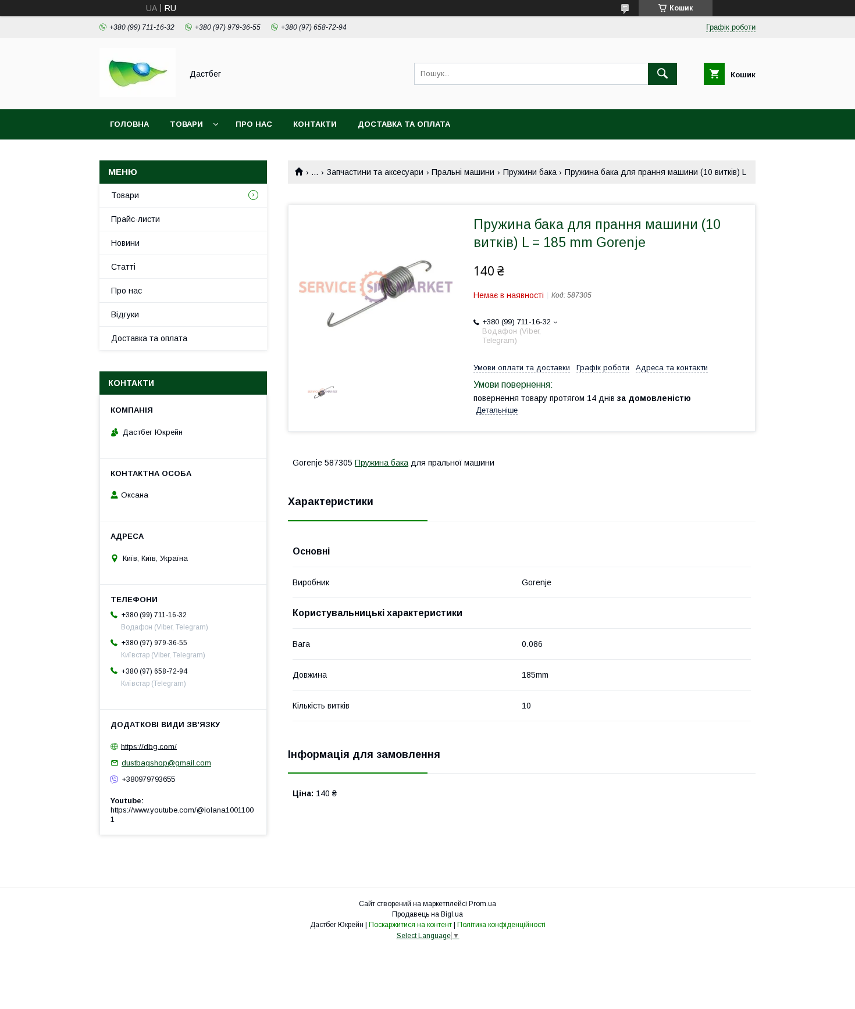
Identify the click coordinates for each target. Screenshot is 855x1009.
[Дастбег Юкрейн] (137, 94)
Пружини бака (530, 172)
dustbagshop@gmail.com (166, 762)
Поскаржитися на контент (410, 925)
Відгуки (125, 314)
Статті (123, 266)
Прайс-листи (135, 219)
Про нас (254, 124)
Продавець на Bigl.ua (427, 914)
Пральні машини (463, 172)
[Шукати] (662, 74)
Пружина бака (381, 462)
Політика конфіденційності (501, 925)
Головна (129, 124)
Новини (125, 243)
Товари (186, 124)
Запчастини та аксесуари (375, 172)
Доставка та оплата (404, 124)
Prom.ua (482, 904)
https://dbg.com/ (149, 746)
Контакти (315, 124)
